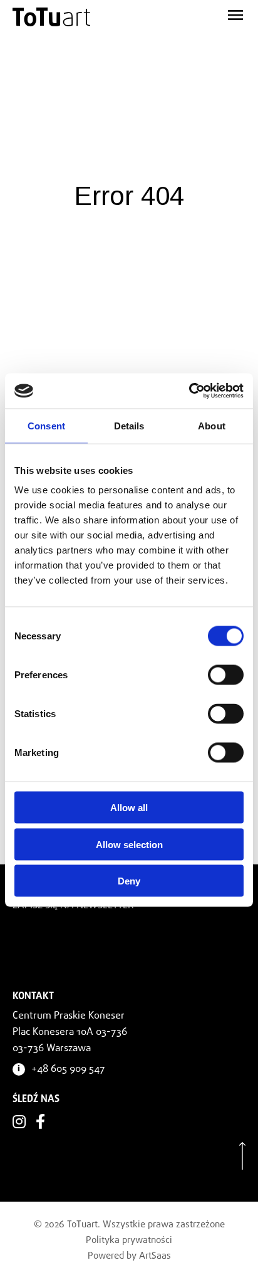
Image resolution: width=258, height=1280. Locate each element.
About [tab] (211, 425)
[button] (206, 12)
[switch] (226, 675)
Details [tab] (129, 425)
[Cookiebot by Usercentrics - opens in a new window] (189, 391)
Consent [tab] (46, 425)
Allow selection (129, 844)
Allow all (129, 807)
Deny (129, 881)
